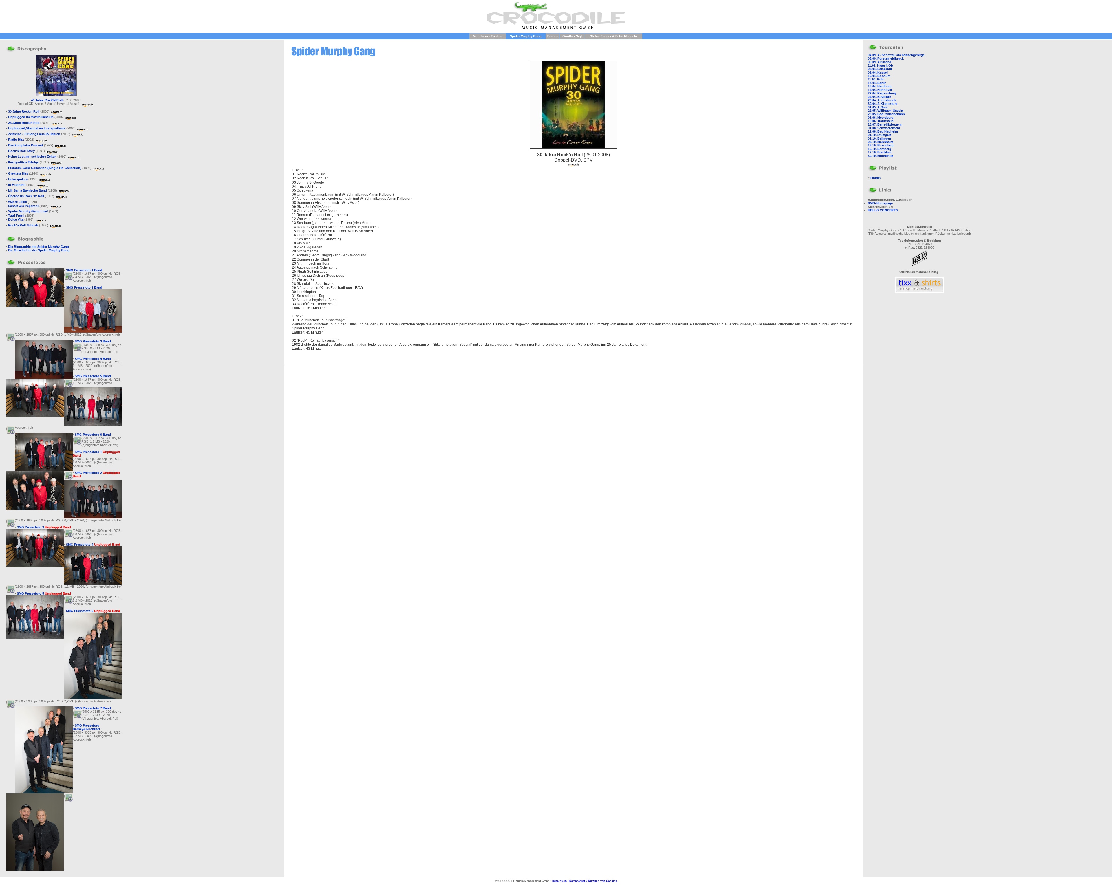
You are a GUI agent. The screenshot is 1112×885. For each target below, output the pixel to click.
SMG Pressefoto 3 (44, 527)
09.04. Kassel (878, 72)
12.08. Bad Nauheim (883, 131)
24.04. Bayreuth (879, 96)
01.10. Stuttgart (879, 135)
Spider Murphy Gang (526, 36)
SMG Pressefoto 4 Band (93, 358)
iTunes (875, 177)
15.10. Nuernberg (881, 145)
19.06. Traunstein (881, 121)
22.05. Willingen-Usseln (885, 110)
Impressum (559, 880)
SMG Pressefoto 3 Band (93, 341)
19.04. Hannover (880, 89)
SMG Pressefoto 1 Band (84, 270)
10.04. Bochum (879, 76)
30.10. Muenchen (880, 155)
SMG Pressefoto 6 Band (93, 434)
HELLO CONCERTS (883, 210)
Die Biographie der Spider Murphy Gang (38, 246)
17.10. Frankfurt (880, 152)
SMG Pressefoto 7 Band (93, 708)
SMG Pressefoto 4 (93, 544)
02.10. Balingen (879, 138)
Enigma (552, 36)
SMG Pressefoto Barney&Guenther (86, 727)
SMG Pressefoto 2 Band (84, 287)
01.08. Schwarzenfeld (884, 128)
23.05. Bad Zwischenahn (886, 114)
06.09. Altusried (879, 62)
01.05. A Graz (878, 107)
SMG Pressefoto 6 (93, 611)
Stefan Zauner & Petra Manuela (613, 36)
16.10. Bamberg (879, 149)
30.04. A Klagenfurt (882, 103)
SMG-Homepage (880, 203)
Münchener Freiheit (487, 36)
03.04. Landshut (880, 69)
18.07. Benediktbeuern (885, 124)
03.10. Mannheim (880, 142)
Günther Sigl (572, 36)
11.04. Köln (876, 79)
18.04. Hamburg (880, 86)
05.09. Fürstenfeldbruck (886, 58)
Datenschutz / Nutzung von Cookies (593, 880)
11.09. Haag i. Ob (880, 65)
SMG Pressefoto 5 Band (93, 376)
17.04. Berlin (877, 83)
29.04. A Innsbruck (882, 100)
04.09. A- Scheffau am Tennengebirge (896, 55)
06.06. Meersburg (881, 117)
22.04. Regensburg (882, 93)
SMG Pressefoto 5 (44, 593)
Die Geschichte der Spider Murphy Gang (39, 250)
